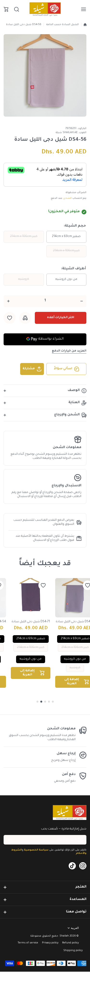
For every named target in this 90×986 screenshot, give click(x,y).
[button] (6, 9)
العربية (75, 928)
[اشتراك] (10, 840)
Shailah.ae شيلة (67, 132)
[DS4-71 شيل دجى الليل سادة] (30, 598)
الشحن (67, 198)
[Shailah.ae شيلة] (45, 9)
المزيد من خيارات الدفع (69, 351)
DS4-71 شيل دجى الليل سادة (31, 621)
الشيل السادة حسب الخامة (62, 24)
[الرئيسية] (85, 24)
